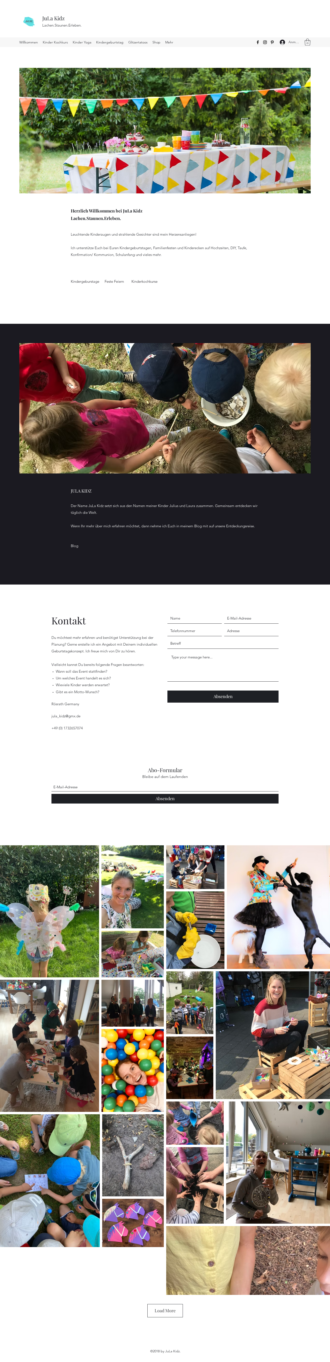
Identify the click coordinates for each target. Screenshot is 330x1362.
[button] (307, 42)
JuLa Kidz (53, 18)
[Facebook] (257, 42)
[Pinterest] (272, 42)
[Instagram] (265, 42)
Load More (165, 1310)
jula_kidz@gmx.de (65, 716)
